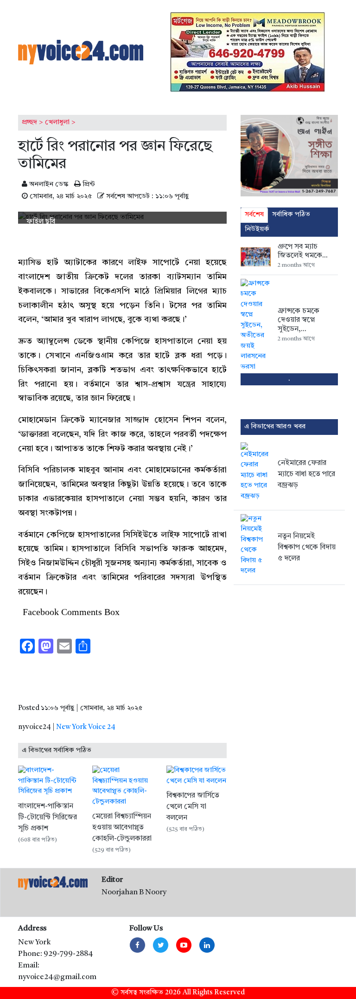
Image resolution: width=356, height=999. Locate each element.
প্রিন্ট (88, 184)
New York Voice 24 (85, 727)
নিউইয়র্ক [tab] (257, 229)
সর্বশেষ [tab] (254, 214)
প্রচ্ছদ (29, 122)
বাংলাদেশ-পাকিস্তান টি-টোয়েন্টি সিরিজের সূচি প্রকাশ (47, 817)
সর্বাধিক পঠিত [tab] (291, 214)
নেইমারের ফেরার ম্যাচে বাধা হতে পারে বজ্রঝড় (306, 474)
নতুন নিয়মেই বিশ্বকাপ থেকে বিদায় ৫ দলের (307, 547)
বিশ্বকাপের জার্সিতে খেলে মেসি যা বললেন (192, 807)
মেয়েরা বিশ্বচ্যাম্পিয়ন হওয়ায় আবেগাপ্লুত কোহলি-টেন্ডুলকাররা (122, 827)
